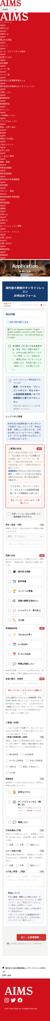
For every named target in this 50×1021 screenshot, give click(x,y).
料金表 (3, 133)
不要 (22, 845)
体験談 (3, 208)
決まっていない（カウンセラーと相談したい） (25, 501)
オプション (5, 109)
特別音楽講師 (6, 173)
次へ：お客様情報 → (31, 937)
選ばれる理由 (6, 39)
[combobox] (25, 536)
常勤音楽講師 (6, 167)
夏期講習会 (5, 98)
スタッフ (4, 45)
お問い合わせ (6, 243)
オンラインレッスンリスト (23, 900)
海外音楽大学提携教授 (9, 179)
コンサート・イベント (9, 231)
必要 (11, 845)
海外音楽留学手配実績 (9, 197)
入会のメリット (7, 144)
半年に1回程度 (36, 760)
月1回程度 (29, 754)
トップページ (6, 22)
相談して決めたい (30, 767)
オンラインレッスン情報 (10, 226)
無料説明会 (5, 249)
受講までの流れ (7, 138)
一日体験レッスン (8, 115)
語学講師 (4, 185)
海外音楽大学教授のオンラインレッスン (17, 86)
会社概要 (4, 63)
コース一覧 (5, 74)
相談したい (35, 845)
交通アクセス (6, 57)
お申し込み (5, 150)
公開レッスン (6, 92)
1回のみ (12, 767)
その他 (12, 773)
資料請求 (4, 255)
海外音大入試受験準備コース (12, 80)
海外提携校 (5, 202)
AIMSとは (4, 34)
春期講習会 (5, 103)
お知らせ (4, 220)
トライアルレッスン (9, 121)
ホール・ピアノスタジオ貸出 (12, 51)
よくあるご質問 (7, 156)
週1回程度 (13, 754)
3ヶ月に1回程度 (16, 760)
